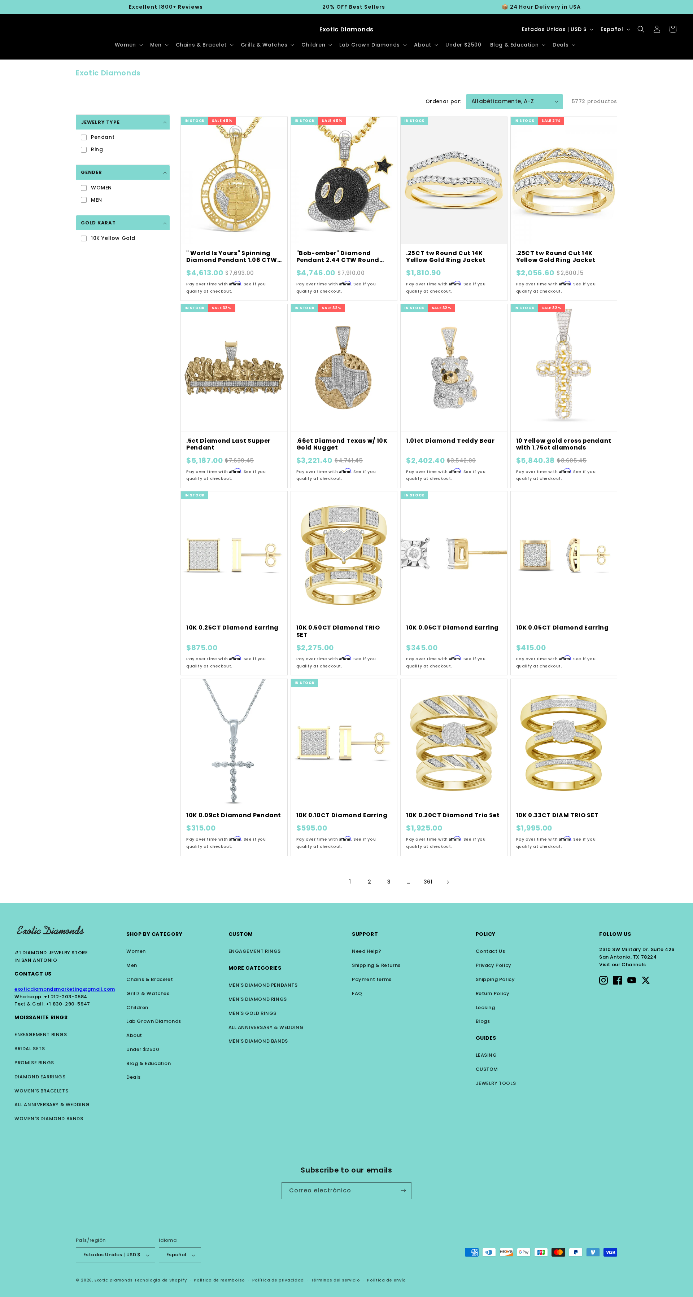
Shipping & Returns (376, 965)
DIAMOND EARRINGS (40, 1076)
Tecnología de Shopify (160, 1280)
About (134, 1035)
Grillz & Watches (148, 993)
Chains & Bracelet (149, 979)
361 (428, 881)
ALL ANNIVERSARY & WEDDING (52, 1104)
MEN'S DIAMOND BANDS (258, 1041)
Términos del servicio (335, 1280)
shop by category (154, 934)
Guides (486, 1038)
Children (137, 1007)
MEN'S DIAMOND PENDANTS (263, 985)
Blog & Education (148, 1063)
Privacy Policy (493, 965)
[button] (128, 44)
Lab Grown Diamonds (153, 1021)
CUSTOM (487, 1069)
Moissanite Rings (41, 1017)
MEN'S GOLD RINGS (252, 1013)
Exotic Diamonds (114, 1280)
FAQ (357, 993)
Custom (240, 934)
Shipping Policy (495, 979)
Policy (486, 934)
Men (131, 965)
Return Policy (493, 993)
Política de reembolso (219, 1280)
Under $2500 (143, 1049)
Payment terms (372, 979)
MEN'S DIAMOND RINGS (257, 999)
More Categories (255, 968)
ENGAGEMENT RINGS (40, 1034)
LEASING (486, 1055)
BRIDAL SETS (29, 1048)
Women (136, 951)
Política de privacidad (278, 1280)
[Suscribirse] (403, 1190)
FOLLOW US (615, 934)
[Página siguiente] (448, 882)
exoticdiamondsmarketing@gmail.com (64, 989)
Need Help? (367, 951)
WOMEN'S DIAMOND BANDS (48, 1118)
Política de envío (386, 1280)
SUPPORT (365, 934)
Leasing (485, 1007)
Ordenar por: (444, 101)
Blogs (483, 1021)
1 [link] (350, 881)
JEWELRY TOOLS (496, 1083)
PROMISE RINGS (34, 1062)
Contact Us (33, 973)
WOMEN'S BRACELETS (41, 1090)
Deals (133, 1077)
